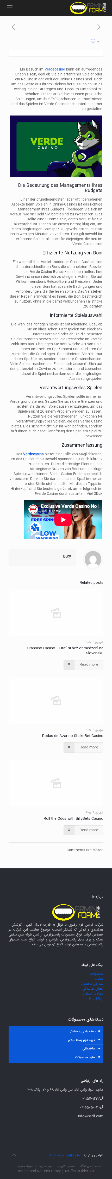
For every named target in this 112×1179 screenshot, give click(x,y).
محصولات (96, 974)
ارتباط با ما (96, 999)
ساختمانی (89, 1049)
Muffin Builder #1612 (81, 1171)
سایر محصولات (85, 1057)
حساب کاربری (66, 1166)
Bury (67, 556)
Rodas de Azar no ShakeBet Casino (72, 736)
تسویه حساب (26, 1166)
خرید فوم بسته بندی (82, 1040)
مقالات (99, 979)
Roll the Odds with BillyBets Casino (73, 819)
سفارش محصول (92, 984)
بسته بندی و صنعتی (82, 1031)
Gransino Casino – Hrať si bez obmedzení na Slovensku (65, 650)
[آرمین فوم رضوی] (88, 7)
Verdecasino (55, 69)
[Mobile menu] (9, 7)
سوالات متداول (93, 994)
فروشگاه (85, 1166)
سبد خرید (45, 1166)
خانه (98, 1166)
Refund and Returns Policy (39, 1171)
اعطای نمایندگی (92, 989)
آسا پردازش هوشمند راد (65, 1155)
